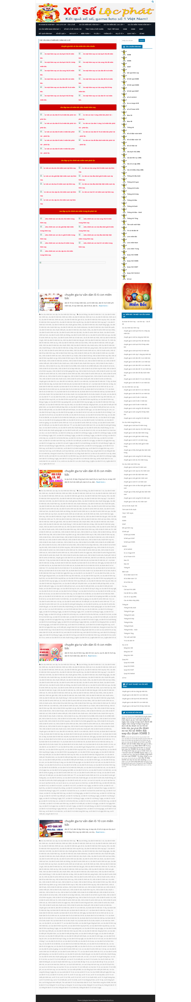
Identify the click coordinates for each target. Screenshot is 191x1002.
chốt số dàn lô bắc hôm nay (64, 353)
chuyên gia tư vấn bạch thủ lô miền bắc (136, 351)
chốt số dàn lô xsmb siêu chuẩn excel (54, 379)
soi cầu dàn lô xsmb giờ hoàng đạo (71, 604)
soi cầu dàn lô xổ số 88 (61, 415)
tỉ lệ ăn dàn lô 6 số (70, 453)
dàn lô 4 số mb (94, 731)
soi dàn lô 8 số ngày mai (72, 619)
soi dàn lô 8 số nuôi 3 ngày (89, 619)
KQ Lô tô (119, 33)
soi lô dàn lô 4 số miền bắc (54, 811)
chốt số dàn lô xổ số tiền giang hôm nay (65, 371)
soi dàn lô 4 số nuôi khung (85, 806)
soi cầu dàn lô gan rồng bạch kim (76, 397)
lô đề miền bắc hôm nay (47, 573)
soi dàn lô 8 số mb (105, 614)
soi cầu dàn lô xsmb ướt (70, 430)
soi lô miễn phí (56, 451)
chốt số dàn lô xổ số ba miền (48, 368)
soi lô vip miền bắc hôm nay (84, 451)
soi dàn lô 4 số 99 (97, 785)
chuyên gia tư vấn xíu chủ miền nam (135, 502)
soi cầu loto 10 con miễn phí (79, 967)
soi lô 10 (66, 975)
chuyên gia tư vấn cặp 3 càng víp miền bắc (137, 354)
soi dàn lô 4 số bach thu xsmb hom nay (92, 791)
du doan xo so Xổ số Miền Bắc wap (135, 730)
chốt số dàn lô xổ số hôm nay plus (59, 547)
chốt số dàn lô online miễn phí (57, 540)
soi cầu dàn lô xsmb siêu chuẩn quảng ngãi (88, 606)
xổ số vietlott (132, 97)
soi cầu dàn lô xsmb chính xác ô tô (84, 425)
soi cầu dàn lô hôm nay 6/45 (90, 576)
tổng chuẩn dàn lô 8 (87, 630)
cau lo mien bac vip (106, 688)
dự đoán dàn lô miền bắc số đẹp (102, 384)
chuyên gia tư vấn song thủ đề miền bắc (137, 408)
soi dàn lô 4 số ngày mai (50, 806)
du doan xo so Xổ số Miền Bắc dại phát (134, 727)
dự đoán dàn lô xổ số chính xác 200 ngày (72, 386)
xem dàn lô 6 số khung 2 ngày (106, 456)
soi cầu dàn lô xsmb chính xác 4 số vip (84, 423)
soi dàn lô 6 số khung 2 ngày (83, 433)
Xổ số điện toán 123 (134, 140)
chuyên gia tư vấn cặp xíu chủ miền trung (137, 429)
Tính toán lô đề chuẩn (94, 29)
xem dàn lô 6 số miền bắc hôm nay (84, 458)
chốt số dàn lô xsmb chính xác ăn (91, 373)
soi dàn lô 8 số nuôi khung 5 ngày (50, 622)
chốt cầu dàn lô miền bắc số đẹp (62, 348)
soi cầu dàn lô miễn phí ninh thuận (64, 410)
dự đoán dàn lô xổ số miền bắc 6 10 (60, 568)
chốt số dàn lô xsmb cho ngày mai (59, 376)
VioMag (84, 1000)
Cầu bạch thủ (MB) (133, 152)
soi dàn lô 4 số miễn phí (77, 803)
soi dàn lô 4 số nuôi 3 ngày (67, 806)
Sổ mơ (129, 279)
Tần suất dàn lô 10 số (69, 982)
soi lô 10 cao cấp (75, 975)
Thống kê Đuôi (132, 206)
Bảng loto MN (128, 655)
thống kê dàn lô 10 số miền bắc (69, 987)
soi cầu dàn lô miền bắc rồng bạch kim (85, 404)
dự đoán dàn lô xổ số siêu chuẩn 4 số (65, 394)
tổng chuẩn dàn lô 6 (83, 453)
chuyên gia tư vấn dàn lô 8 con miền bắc (88, 472)
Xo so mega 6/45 (133, 103)
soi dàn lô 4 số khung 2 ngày (90, 796)
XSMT (141, 29)
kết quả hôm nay (45, 33)
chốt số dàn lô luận (58, 537)
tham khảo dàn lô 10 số (84, 982)
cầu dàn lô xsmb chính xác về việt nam (70, 338)
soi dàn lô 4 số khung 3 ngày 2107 (54, 798)
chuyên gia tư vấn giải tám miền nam (136, 478)
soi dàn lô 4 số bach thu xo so (69, 791)
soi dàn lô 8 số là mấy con (70, 614)
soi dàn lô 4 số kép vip (73, 796)
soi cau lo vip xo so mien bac (78, 783)
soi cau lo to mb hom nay (47, 967)
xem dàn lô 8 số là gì (69, 635)
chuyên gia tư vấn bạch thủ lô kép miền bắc (136, 706)
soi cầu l (41, 433)
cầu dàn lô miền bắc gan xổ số (74, 319)
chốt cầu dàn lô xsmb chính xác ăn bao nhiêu (58, 350)
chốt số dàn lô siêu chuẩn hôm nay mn (82, 363)
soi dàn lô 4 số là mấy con (49, 801)
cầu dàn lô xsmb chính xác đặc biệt (70, 332)
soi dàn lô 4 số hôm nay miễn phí (54, 796)
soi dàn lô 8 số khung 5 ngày (94, 612)
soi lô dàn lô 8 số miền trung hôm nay (98, 625)
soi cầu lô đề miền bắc (55, 609)
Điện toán (85, 33)
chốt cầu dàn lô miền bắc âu (53, 340)
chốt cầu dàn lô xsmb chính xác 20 (55, 527)
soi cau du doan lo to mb (87, 430)
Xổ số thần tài (132, 146)
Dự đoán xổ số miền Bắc (136, 743)
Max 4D (129, 121)
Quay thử (131, 33)
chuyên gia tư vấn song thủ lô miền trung (137, 456)
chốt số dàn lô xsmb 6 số (104, 371)
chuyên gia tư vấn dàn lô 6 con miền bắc (88, 296)
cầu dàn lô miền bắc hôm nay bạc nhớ (97, 319)
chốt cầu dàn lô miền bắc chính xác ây (68, 519)
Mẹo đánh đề (140, 745)
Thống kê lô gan (133, 182)
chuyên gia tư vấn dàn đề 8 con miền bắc (137, 365)
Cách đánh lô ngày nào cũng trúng (136, 721)
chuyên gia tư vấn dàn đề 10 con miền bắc (137, 369)
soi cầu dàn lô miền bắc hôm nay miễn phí (72, 581)
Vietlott (72, 33)
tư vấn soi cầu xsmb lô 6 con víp (101, 453)
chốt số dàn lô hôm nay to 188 (68, 358)
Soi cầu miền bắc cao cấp (113, 25)
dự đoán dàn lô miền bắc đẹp (59, 560)
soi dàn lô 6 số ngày (88, 440)
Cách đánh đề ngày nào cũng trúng (137, 722)
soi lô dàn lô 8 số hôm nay (58, 625)
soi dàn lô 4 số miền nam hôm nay (57, 803)
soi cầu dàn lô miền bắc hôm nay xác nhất (59, 404)
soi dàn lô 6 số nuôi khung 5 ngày (101, 443)
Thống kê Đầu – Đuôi (134, 212)
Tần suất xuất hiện (133, 224)
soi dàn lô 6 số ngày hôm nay (105, 440)
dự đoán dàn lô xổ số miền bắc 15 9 (96, 389)
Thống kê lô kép (133, 194)
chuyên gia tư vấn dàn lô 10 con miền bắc (89, 822)
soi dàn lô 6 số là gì (101, 435)
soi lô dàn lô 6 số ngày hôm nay (99, 448)
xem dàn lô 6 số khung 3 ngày (48, 458)
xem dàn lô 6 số (54, 456)
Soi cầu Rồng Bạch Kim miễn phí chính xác (95, 969)
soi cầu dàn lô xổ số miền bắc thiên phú (62, 417)
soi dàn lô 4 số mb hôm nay (100, 801)
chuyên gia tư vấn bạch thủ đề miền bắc (137, 341)
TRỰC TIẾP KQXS (113, 29)
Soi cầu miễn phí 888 (74, 969)
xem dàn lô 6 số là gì (65, 458)
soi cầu (150, 756)
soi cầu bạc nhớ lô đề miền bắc (130, 758)
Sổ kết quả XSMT (133, 91)
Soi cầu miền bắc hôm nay (89, 25)
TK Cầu (96, 33)
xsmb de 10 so (55, 461)
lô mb (111, 744)
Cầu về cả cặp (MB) (133, 164)
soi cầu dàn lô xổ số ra (73, 420)
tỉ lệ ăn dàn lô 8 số (57, 630)
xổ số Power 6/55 (133, 109)
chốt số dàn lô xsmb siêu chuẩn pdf (78, 379)
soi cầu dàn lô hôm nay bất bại (88, 399)
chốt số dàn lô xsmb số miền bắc (101, 379)
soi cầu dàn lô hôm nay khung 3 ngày (78, 578)
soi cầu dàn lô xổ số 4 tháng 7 (102, 412)
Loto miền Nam (132, 243)
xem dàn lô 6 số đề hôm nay (69, 456)
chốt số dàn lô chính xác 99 (83, 353)
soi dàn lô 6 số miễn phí (73, 440)
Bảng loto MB (128, 648)
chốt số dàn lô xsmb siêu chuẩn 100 (50, 555)
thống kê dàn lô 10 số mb (49, 987)
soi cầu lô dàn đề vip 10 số (98, 962)
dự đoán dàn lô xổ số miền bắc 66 (68, 392)
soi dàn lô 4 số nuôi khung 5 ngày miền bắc (53, 809)
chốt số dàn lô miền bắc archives (57, 361)
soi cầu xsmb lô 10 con (82, 972)
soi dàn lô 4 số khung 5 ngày (75, 798)
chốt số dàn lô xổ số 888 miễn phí (88, 366)
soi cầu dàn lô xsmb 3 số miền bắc (93, 420)
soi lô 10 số (55, 977)
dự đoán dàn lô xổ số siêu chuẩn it (89, 394)
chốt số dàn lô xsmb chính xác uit (58, 552)
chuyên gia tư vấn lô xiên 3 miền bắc (135, 401)
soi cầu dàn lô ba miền (58, 397)
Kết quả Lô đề (146, 744)
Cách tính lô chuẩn (131, 718)
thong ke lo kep (148, 761)
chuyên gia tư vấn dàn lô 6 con (49, 381)
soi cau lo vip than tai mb (47, 783)
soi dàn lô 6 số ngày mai (47, 443)
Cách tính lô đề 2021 (143, 718)
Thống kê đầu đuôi (133, 176)
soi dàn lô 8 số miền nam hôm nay (81, 617)
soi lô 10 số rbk (72, 980)
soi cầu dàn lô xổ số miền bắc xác (87, 417)
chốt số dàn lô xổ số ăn (106, 366)
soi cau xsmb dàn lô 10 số (65, 972)
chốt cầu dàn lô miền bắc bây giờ (73, 340)
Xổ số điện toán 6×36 (130, 575)
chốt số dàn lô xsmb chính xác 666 (69, 373)
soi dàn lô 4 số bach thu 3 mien (76, 788)
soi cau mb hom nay (48, 969)
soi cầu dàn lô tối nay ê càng (89, 588)
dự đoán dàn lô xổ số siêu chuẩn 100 (56, 571)
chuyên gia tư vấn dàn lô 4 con (49, 731)
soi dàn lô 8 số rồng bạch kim (99, 622)
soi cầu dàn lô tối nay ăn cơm (102, 410)
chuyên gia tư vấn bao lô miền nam (135, 467)
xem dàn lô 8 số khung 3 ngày (52, 635)
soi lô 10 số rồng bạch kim (86, 980)
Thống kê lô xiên (133, 188)
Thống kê (107, 33)
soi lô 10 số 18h (65, 977)
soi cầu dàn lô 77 (44, 397)
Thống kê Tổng (132, 218)
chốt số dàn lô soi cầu (53, 366)
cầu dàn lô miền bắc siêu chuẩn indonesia (73, 327)
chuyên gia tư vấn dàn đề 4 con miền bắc (137, 358)
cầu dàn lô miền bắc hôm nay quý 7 (95, 322)
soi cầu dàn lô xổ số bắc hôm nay (96, 415)
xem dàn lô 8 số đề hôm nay (73, 632)
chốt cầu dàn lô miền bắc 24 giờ (56, 516)
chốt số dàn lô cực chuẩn (70, 356)
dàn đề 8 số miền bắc (67, 381)
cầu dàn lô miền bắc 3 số (96, 314)
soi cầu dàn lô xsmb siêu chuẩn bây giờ (70, 428)
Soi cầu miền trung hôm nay (139, 25)
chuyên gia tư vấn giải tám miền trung (136, 436)
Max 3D (129, 115)
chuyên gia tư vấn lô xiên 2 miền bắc (135, 397)
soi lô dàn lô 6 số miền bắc (54, 448)
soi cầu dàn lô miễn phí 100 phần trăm (74, 583)
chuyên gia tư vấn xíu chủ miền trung (136, 460)
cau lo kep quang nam (128, 716)
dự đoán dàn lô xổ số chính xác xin (63, 565)
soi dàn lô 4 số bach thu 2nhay (55, 788)
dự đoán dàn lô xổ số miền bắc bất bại (92, 392)
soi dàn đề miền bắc (108, 783)
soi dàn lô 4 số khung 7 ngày (94, 798)
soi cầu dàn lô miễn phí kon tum (99, 407)
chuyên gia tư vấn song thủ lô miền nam (137, 498)
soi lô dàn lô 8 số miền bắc (76, 625)
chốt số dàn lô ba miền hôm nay (65, 529)
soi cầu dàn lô (111, 394)
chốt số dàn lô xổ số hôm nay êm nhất (93, 368)
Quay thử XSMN (132, 261)
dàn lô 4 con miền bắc (81, 731)
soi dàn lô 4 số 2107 (69, 785)
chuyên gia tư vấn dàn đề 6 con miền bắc (137, 362)
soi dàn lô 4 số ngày (91, 803)
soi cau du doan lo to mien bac (106, 430)
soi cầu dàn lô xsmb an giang (79, 599)
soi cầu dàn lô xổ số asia (77, 415)
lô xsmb (103, 394)
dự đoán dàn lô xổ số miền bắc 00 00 (72, 389)
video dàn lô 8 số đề (45, 632)
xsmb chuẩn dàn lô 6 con (105, 458)
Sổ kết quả (60, 33)
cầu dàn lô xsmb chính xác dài (48, 332)
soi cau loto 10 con (63, 967)
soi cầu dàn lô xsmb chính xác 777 (61, 425)
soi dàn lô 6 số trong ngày (93, 446)
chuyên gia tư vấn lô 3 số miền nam (135, 482)
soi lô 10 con (86, 975)
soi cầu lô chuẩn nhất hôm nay (61, 962)
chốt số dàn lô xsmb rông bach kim (82, 376)
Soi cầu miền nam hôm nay (49, 29)
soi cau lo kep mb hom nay (90, 964)
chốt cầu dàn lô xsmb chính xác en (85, 350)
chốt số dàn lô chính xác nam (51, 356)
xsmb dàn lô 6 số (44, 461)
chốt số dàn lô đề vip (85, 356)
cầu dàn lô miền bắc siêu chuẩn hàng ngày (95, 325)
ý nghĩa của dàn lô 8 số (81, 637)
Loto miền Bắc (132, 236)
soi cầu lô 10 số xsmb (90, 959)
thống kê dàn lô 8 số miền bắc (89, 627)
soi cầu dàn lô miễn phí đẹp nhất (57, 407)
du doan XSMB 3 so (136, 734)
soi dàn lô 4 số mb (84, 801)
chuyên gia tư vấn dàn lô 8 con (66, 558)
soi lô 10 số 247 (76, 977)
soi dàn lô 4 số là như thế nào (68, 801)
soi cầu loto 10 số (94, 967)
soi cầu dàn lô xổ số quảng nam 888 (54, 420)
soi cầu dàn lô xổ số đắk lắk (82, 594)
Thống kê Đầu (132, 200)
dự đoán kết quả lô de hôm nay (133, 737)
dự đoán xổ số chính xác (141, 740)
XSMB (125, 29)
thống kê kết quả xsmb (129, 763)
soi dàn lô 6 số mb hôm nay (90, 438)
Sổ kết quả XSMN (133, 85)
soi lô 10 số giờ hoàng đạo (106, 977)
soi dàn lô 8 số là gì (55, 614)
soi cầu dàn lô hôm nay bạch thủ (66, 399)
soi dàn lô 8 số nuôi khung (107, 619)
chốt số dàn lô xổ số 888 (68, 366)
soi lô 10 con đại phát (98, 975)
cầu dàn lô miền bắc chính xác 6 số (83, 317)
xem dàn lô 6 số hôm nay (87, 456)
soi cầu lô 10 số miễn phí (75, 959)
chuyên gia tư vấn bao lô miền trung (135, 425)
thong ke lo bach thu (57, 453)
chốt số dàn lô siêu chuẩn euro (59, 363)
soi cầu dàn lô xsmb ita (50, 428)
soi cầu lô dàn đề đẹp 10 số (80, 962)
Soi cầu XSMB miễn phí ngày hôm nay (102, 972)
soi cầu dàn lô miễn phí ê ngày (78, 407)
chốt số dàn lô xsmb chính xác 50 (66, 550)
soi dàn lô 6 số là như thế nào (58, 438)
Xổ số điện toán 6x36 (134, 133)
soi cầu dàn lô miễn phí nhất (85, 586)
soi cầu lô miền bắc (51, 433)
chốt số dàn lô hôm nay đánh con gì (64, 534)
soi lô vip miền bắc (68, 451)
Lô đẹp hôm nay (129, 746)
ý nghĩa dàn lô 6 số (48, 464)
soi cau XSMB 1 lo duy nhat (136, 756)
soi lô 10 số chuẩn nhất (89, 977)
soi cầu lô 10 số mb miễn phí (57, 959)
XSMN (133, 29)
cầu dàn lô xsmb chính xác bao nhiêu (103, 330)
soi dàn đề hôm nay (95, 783)
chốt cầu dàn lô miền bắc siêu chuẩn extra (84, 345)
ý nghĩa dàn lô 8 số (110, 637)
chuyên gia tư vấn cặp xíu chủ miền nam (137, 471)
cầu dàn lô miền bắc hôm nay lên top (71, 322)
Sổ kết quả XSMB (133, 79)
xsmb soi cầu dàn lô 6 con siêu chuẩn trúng (75, 461)
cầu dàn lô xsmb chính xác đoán (92, 332)
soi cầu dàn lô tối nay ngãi (64, 412)
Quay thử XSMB (132, 255)
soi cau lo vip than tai (108, 780)
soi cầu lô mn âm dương (136, 760)
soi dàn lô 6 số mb (75, 438)
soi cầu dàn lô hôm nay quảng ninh (60, 402)
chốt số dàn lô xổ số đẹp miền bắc (69, 368)
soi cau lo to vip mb (94, 780)
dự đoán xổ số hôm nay (140, 742)
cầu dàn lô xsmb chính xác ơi (80, 335)
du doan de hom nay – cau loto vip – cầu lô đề (57, 25)
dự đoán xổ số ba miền (143, 739)
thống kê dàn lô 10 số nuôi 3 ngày (90, 987)
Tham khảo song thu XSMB (101, 982)
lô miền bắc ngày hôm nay (64, 573)
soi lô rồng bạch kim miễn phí (51, 982)
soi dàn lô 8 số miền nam (61, 617)
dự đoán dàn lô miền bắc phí (62, 384)
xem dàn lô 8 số (58, 632)
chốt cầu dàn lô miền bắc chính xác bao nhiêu (73, 343)
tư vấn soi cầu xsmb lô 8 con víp (105, 630)
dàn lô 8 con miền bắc (98, 558)
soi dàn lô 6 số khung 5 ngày (66, 435)
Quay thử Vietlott (133, 273)
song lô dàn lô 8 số (73, 627)
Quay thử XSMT (132, 267)
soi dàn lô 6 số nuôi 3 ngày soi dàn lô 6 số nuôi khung (73, 443)
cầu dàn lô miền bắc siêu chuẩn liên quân (101, 327)
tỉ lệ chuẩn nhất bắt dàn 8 (72, 630)
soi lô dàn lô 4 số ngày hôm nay (99, 811)
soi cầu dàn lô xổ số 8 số (87, 591)
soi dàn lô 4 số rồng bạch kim (77, 809)
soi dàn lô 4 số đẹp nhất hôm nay (54, 793)
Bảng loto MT (128, 652)
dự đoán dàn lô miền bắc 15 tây (99, 381)
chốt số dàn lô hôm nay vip (87, 358)
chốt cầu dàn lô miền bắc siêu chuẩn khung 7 (57, 524)
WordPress (110, 1000)
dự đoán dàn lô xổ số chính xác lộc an (98, 386)
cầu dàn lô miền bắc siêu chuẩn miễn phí (52, 330)
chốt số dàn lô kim (102, 358)
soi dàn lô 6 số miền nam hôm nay (54, 440)
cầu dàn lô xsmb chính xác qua (100, 335)
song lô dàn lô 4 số (51, 814)
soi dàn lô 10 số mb (56, 975)
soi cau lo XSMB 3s (130, 749)
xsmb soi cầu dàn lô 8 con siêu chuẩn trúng (59, 637)
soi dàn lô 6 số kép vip (65, 433)
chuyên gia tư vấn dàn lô (47, 908)
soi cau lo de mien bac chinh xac (55, 964)
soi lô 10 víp (99, 980)
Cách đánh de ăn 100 (130, 720)
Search (142, 40)
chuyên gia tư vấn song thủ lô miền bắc (136, 418)
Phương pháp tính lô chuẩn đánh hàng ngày (136, 746)
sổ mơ (141, 33)
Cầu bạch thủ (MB (129, 589)
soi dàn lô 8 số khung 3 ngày (52, 612)
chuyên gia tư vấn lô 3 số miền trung (135, 440)
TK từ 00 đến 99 (132, 230)
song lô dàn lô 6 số (100, 451)
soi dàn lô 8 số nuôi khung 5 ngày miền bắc (75, 622)
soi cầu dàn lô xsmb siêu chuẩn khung (96, 428)
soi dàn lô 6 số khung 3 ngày (102, 433)
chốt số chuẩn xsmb (103, 350)
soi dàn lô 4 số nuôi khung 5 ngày (105, 806)
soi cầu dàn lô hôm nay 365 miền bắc (100, 397)
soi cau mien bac (61, 969)
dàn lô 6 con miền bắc (81, 381)
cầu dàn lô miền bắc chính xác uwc (52, 319)
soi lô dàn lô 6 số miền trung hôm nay (76, 448)
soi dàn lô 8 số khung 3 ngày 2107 (73, 612)
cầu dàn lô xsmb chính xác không (59, 335)
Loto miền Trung (133, 249)
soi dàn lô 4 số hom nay (91, 793)
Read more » (103, 306)
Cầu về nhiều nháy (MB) (135, 170)
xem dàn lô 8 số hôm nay (91, 632)
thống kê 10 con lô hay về (95, 985)
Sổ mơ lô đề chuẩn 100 (72, 29)
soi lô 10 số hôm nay (46, 980)
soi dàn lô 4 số (44, 785)
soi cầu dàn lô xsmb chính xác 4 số (60, 423)
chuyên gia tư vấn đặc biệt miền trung (136, 433)
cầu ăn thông (83, 314)
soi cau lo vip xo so (62, 783)
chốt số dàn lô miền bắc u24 (78, 361)
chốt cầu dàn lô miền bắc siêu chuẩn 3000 (56, 345)
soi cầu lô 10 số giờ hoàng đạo (100, 957)
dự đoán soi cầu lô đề (131, 739)
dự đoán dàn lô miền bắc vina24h (65, 563)
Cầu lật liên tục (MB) (134, 158)
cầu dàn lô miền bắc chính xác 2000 (60, 317)
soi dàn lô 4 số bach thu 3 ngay (97, 788)
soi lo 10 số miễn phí (60, 980)
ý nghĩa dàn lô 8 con (96, 637)
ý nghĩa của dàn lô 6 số (97, 461)
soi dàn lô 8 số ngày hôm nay (54, 619)
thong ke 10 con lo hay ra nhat (76, 985)
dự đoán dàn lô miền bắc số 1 (82, 384)
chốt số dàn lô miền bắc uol (96, 361)
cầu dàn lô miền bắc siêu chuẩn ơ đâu (78, 330)
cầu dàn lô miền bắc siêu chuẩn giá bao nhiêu (66, 325)
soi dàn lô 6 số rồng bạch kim (74, 446)
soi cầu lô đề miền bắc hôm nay (74, 609)
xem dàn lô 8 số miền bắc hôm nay (88, 635)
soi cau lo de (147, 747)
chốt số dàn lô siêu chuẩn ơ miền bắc (51, 542)
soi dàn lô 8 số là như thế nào (88, 614)
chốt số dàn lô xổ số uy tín (87, 371)
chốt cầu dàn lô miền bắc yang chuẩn (86, 348)
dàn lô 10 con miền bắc (77, 908)
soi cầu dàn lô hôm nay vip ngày (82, 402)
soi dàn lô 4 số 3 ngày (84, 785)
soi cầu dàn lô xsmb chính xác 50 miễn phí (75, 601)
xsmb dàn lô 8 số (105, 635)
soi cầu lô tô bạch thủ (107, 964)
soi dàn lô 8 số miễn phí (100, 617)
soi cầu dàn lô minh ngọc (84, 410)
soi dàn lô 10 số (44, 975)
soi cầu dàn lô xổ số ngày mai (74, 596)
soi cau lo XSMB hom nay (136, 752)
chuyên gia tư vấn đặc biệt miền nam (136, 474)
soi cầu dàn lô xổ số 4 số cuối (83, 412)
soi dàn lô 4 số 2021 (55, 785)
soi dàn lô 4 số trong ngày (95, 809)
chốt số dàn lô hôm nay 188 (102, 356)
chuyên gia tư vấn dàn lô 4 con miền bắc (88, 646)
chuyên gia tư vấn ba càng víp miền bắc (136, 337)
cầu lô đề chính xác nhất (91, 338)
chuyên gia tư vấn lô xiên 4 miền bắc (135, 404)
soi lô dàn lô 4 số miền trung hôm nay (76, 811)
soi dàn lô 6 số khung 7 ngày (85, 435)
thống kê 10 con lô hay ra (57, 985)
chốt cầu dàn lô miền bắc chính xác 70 (97, 340)
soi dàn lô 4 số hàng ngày (74, 793)
